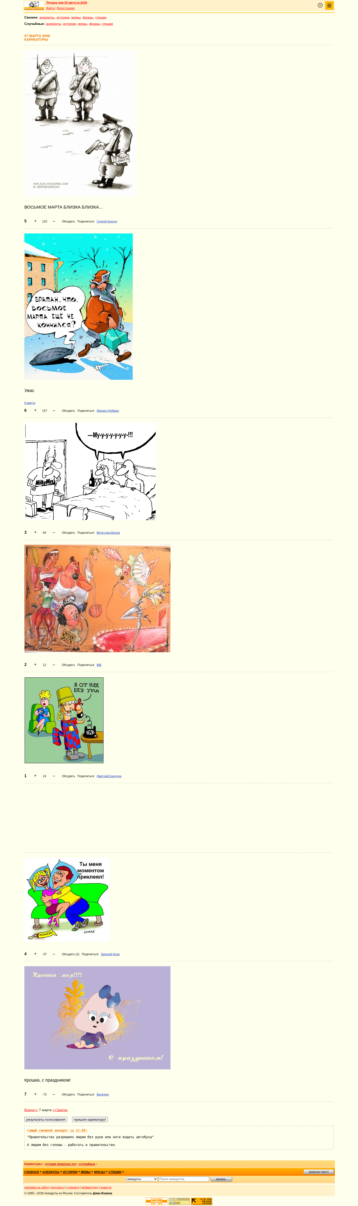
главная (31, 1172)
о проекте (73, 1187)
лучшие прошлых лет (60, 1164)
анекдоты (47, 17)
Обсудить (68, 221)
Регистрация (66, 8)
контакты (57, 1187)
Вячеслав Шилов (108, 532)
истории (63, 17)
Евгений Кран (110, 954)
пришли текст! (319, 1172)
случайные (87, 1164)
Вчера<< (31, 1110)
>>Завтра (60, 1110)
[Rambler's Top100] (156, 1201)
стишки (100, 17)
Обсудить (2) (70, 954)
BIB (99, 665)
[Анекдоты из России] (34, 5)
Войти (50, 8)
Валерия (103, 1094)
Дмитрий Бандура (109, 776)
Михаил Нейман (108, 410)
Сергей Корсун (107, 221)
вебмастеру (90, 1187)
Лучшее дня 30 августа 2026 (66, 2)
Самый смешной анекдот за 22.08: (57, 1130)
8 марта (29, 403)
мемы (76, 17)
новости (106, 1187)
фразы (88, 17)
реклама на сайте (36, 1187)
